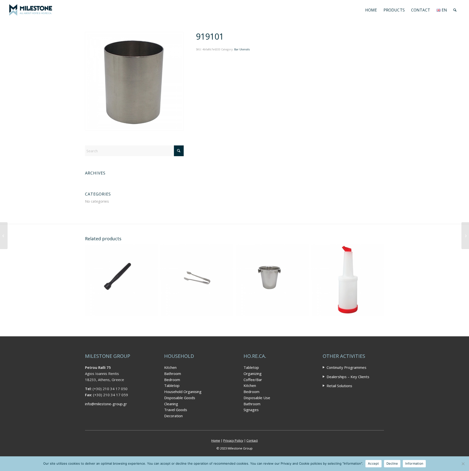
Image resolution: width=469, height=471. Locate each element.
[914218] (465, 235)
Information (414, 463)
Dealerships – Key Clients (348, 376)
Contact (252, 440)
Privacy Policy (233, 440)
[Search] (455, 10)
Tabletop (172, 385)
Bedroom (172, 379)
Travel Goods (175, 409)
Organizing (253, 373)
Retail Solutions (339, 385)
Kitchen (170, 367)
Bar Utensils (242, 49)
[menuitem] (371, 10)
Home (215, 440)
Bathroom (172, 373)
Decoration (173, 415)
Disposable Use (257, 397)
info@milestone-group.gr (106, 403)
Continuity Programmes (346, 367)
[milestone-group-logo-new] (30, 10)
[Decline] (462, 463)
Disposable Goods (179, 397)
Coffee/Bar (253, 379)
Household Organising (183, 391)
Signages (251, 409)
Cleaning (171, 403)
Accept (373, 463)
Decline (392, 463)
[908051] (4, 235)
